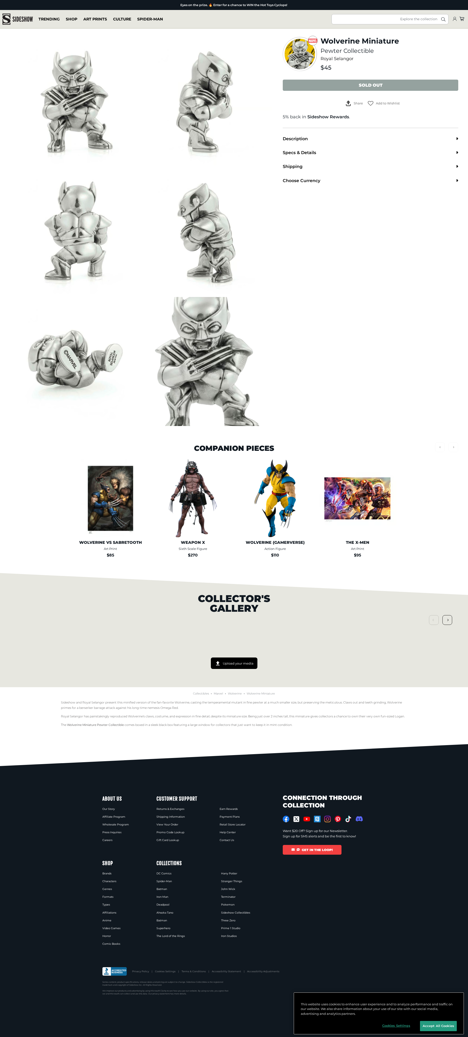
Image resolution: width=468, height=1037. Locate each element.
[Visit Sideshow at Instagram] (327, 819)
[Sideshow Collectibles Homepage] (17, 19)
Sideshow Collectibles (235, 912)
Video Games (111, 928)
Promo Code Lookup (170, 832)
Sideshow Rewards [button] (328, 116)
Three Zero (228, 920)
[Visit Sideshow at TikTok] (348, 819)
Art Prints (95, 19)
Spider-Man (150, 19)
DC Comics (163, 873)
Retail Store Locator (232, 824)
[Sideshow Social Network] (317, 819)
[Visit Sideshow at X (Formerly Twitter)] (296, 819)
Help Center (228, 832)
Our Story (108, 809)
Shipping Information (170, 816)
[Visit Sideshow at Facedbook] (286, 819)
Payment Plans (230, 816)
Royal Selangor (337, 58)
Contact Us (227, 840)
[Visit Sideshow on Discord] (358, 819)
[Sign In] (454, 19)
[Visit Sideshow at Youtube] (306, 819)
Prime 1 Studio (230, 928)
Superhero (163, 928)
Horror (106, 936)
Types (106, 904)
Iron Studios (229, 936)
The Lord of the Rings (170, 936)
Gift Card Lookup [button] (167, 840)
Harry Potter (229, 873)
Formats (107, 896)
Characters (109, 881)
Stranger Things (231, 881)
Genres (107, 889)
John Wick (228, 889)
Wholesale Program (115, 824)
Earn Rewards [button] (229, 809)
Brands (106, 873)
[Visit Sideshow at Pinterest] (338, 819)
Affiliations (109, 912)
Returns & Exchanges (170, 809)
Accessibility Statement (226, 971)
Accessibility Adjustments (263, 971)
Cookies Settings (165, 971)
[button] (383, 103)
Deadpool (162, 904)
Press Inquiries (111, 832)
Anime (106, 920)
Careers (107, 840)
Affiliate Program (113, 816)
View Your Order (167, 824)
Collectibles (201, 693)
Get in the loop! (317, 850)
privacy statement (161, 993)
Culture (122, 19)
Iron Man (162, 896)
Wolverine (235, 693)
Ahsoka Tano (164, 912)
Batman (161, 889)
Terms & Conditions (194, 971)
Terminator (228, 896)
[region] (378, 1013)
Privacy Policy (140, 971)
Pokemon (227, 904)
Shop (71, 19)
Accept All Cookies (438, 1026)
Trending (49, 19)
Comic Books (111, 943)
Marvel (218, 693)
